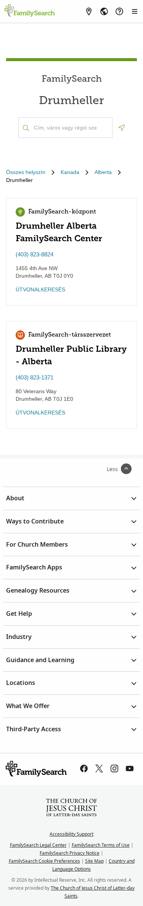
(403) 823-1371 (34, 377)
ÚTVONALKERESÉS (40, 289)
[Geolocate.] (122, 128)
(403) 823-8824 (34, 254)
